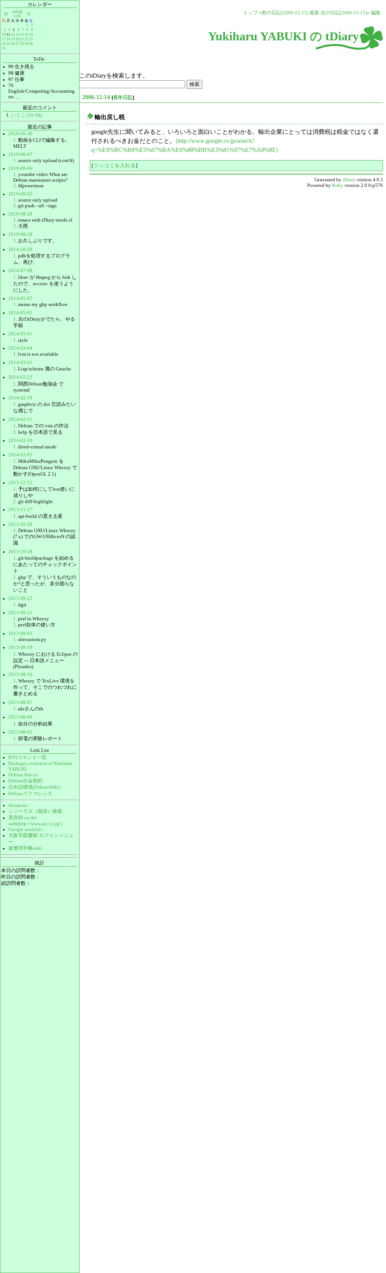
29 (26, 43)
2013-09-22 (20, 598)
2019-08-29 (20, 214)
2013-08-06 (20, 717)
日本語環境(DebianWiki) (34, 787)
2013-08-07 (20, 702)
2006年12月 (17, 14)
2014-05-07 (20, 298)
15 (26, 34)
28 (22, 43)
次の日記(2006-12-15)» (345, 12)
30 (31, 43)
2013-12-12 (20, 482)
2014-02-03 (20, 454)
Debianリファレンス (30, 793)
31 (4, 48)
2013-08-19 (20, 647)
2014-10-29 (20, 249)
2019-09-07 (20, 154)
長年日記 (123, 97)
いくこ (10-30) (26, 115)
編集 (376, 12)
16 (31, 34)
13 (17, 34)
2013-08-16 (20, 674)
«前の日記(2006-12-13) (283, 12)
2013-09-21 (20, 612)
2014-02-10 (20, 440)
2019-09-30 (20, 133)
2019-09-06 (20, 168)
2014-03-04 (20, 348)
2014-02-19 (20, 398)
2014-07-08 (20, 270)
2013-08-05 (20, 732)
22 (26, 39)
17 (4, 39)
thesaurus (18, 805)
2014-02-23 (20, 377)
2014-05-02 (20, 312)
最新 (314, 12)
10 (4, 34)
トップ (250, 12)
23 (31, 39)
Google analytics (25, 829)
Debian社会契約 (25, 780)
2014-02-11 (20, 419)
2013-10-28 (20, 551)
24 (4, 43)
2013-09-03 (20, 633)
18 (8, 39)
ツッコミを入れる (114, 165)
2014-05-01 (20, 334)
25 (8, 43)
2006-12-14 (96, 97)
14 (22, 34)
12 (13, 34)
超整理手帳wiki (25, 848)
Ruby (337, 185)
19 (13, 39)
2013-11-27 (20, 509)
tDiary (349, 179)
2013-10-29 (20, 524)
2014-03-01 (20, 362)
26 (13, 43)
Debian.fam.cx (23, 774)
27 (17, 43)
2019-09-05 (20, 194)
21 (22, 39)
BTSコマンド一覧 (27, 757)
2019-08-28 (20, 234)
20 (17, 39)
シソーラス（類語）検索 (35, 811)
